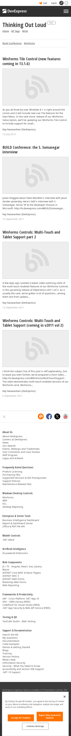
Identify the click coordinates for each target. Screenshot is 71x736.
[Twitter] (57, 416)
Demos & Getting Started (16, 647)
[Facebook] (49, 416)
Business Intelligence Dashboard (20, 520)
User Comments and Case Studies (21, 451)
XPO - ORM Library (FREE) (16, 601)
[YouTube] (66, 416)
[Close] (64, 696)
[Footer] (4, 417)
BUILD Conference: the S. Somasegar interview (31, 150)
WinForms (29, 43)
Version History (10, 656)
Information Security (13, 662)
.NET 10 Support (11, 672)
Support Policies (11, 480)
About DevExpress (12, 436)
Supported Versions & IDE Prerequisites (24, 477)
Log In (54, 2)
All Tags (15, 31)
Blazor (5, 569)
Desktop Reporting (12, 506)
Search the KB (10, 634)
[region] (35, 714)
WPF (4, 500)
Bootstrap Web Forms (14, 582)
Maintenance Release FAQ (16, 484)
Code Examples (10, 644)
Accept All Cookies (20, 718)
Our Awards (9, 445)
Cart (45, 2)
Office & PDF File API (13, 526)
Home (5, 31)
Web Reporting (10, 585)
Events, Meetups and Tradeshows (21, 448)
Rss (51, 22)
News (5, 442)
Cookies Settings (35, 726)
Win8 (25, 31)
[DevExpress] (15, 11)
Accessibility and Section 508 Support (23, 669)
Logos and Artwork (12, 458)
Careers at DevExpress (14, 439)
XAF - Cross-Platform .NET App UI (20, 598)
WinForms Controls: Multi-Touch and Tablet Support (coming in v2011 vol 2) (32, 323)
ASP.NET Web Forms (13, 578)
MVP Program (10, 455)
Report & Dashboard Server (17, 523)
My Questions (10, 637)
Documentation (10, 640)
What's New (9, 659)
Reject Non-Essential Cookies (50, 716)
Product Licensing (12, 471)
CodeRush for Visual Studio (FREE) (21, 604)
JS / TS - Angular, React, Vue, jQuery (22, 566)
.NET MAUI (8, 539)
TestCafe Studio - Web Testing (19, 621)
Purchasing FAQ (11, 474)
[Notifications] (66, 3)
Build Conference (12, 43)
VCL (4, 503)
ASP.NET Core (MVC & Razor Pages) (21, 572)
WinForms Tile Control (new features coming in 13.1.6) (31, 61)
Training (7, 653)
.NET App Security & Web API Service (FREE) (26, 607)
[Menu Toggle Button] (66, 11)
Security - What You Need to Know (21, 665)
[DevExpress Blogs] (41, 416)
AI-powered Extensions (15, 553)
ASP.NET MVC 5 (10, 575)
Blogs (5, 650)
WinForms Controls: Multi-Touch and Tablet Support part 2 (31, 234)
